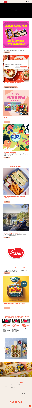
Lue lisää (7, 52)
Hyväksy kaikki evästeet (23, 66)
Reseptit (6, 386)
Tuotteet (6, 384)
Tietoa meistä (6, 388)
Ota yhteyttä (18, 389)
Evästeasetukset (7, 66)
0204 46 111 (23, 393)
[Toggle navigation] (28, 1)
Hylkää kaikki (17, 66)
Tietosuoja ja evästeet (12, 385)
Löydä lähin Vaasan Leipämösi (10, 87)
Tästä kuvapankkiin (16, 372)
